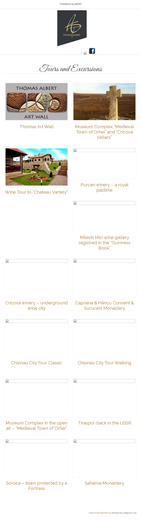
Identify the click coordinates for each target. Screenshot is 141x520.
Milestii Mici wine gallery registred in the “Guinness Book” (104, 243)
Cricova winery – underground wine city (36, 305)
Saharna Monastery (104, 483)
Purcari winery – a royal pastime (105, 187)
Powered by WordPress (100, 513)
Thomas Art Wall (37, 126)
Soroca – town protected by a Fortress (36, 485)
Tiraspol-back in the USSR (104, 423)
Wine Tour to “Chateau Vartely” (36, 192)
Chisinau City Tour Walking (104, 362)
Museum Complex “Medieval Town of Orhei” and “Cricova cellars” (104, 132)
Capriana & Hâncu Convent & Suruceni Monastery (104, 305)
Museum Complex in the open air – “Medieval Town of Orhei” (36, 425)
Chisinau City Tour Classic (36, 362)
